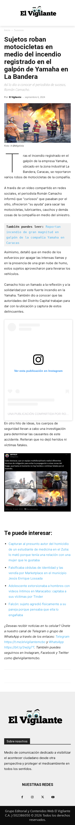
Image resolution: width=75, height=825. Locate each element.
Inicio (7, 30)
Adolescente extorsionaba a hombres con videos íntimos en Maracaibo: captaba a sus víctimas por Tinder (39, 591)
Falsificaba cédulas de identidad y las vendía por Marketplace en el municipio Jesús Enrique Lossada (37, 573)
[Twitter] (43, 797)
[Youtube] (53, 797)
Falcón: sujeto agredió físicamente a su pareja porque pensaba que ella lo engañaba (37, 609)
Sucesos (19, 30)
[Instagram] (32, 797)
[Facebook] (22, 797)
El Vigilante (15, 97)
